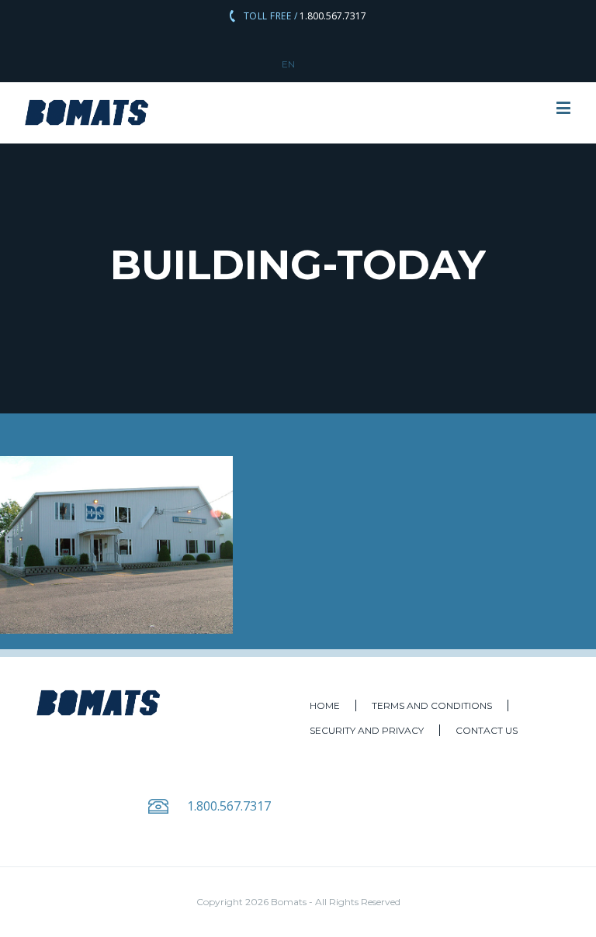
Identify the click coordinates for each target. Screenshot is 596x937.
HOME (325, 705)
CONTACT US (487, 730)
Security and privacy (367, 730)
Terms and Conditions (432, 705)
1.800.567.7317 (331, 15)
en (288, 64)
